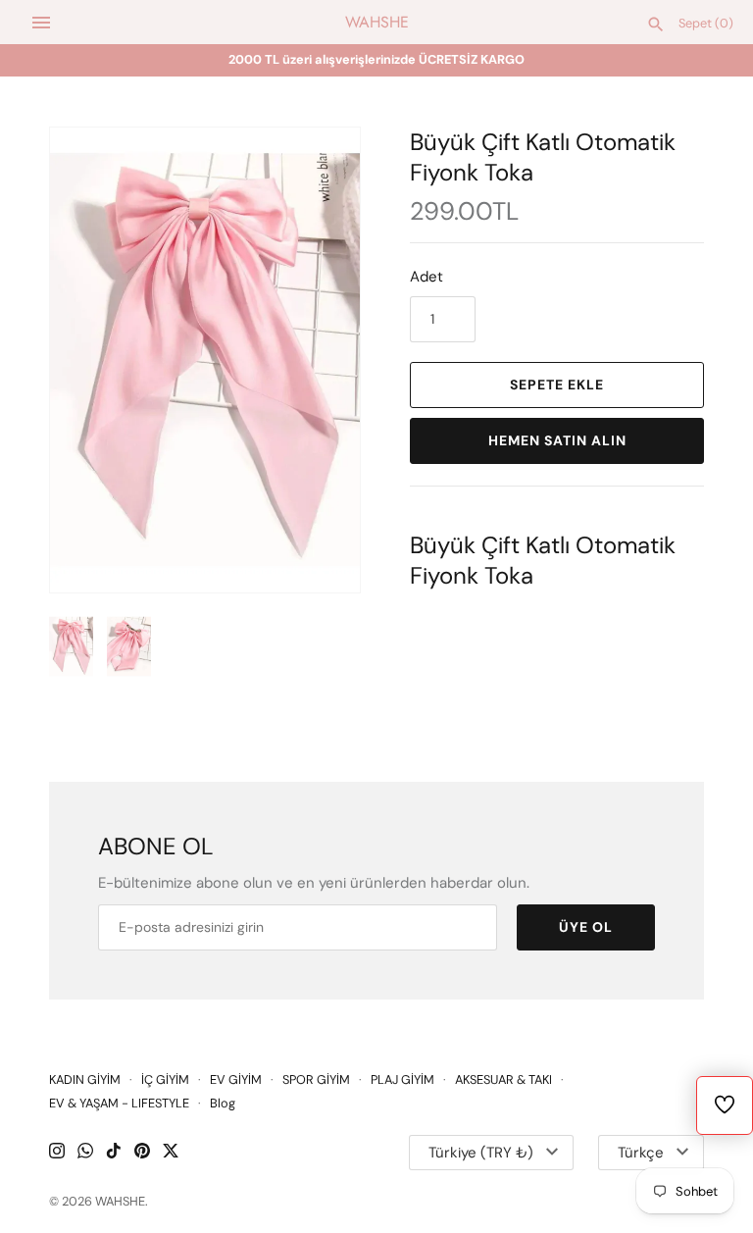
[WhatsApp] (85, 1153)
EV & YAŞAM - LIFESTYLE (119, 1103)
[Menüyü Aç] (41, 22)
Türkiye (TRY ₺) (480, 1152)
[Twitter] (170, 1153)
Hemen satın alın (557, 440)
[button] (318, 360)
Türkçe (641, 1152)
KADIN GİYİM (85, 1079)
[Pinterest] (142, 1153)
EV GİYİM (236, 1079)
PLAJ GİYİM (402, 1079)
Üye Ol (586, 927)
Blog (222, 1103)
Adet (426, 276)
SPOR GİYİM (316, 1079)
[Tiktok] (114, 1153)
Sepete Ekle (557, 384)
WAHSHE (120, 1201)
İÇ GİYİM (165, 1079)
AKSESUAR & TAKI (503, 1079)
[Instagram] (57, 1153)
